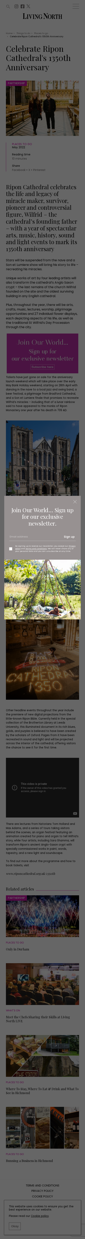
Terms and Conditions (36, 548)
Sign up (69, 537)
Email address (18, 538)
